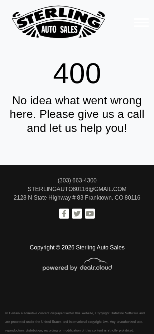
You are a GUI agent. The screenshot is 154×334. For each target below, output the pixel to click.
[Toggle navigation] (141, 22)
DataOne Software (124, 313)
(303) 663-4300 (77, 180)
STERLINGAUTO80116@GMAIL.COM (77, 189)
